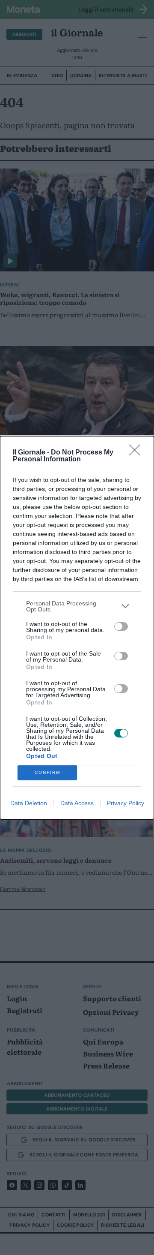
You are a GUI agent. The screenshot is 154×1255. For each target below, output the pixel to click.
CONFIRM (47, 772)
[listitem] (77, 606)
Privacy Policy (125, 803)
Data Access (77, 803)
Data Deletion (28, 803)
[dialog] (77, 627)
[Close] (137, 453)
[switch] (121, 626)
